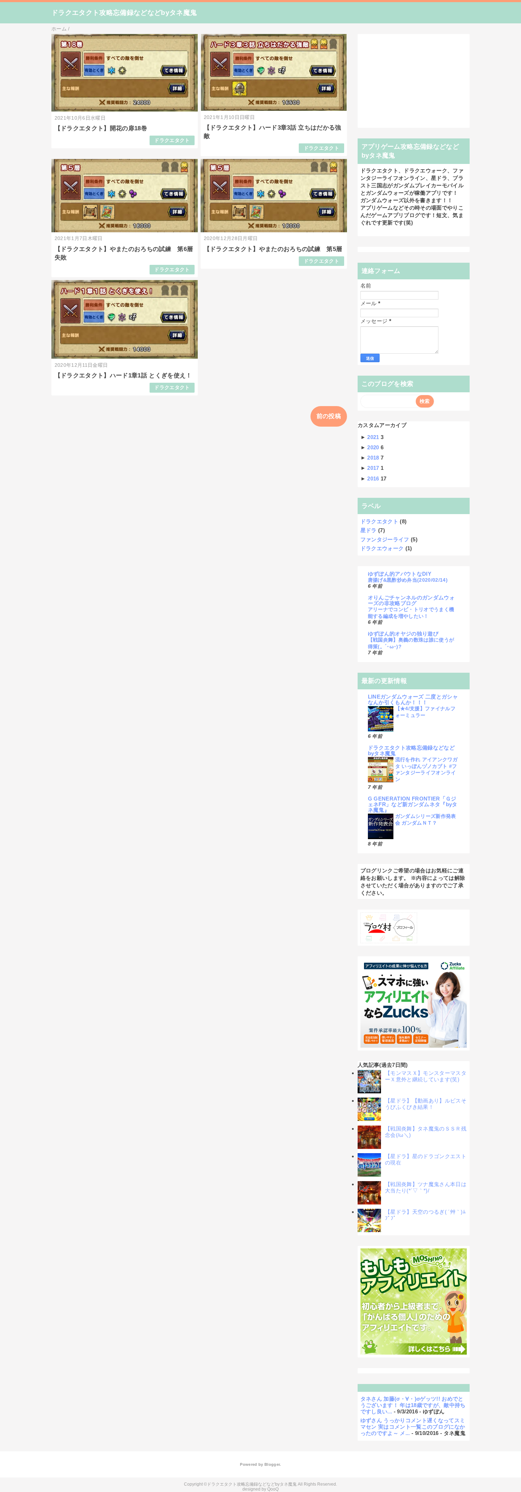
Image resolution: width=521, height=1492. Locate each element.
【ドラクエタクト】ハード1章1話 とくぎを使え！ (123, 375)
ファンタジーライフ (384, 539)
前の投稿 (328, 416)
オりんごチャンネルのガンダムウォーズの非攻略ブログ (411, 600)
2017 (374, 468)
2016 (374, 478)
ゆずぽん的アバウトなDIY (399, 574)
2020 (374, 447)
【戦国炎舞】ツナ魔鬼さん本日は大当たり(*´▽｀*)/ (425, 1187)
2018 (374, 458)
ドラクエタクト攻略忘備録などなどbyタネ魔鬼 (124, 12)
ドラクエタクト (172, 140)
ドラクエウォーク (382, 548)
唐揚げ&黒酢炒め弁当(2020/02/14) (408, 580)
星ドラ (368, 530)
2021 (374, 437)
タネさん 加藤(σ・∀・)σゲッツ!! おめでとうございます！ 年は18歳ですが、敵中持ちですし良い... (413, 1405)
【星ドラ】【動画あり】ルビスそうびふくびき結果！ (425, 1104)
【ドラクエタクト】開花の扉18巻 (101, 128)
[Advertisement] (413, 81)
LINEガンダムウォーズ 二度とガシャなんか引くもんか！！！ (413, 699)
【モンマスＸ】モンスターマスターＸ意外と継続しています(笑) (425, 1076)
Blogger (272, 1464)
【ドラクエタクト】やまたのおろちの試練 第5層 (273, 249)
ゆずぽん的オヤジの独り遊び (403, 634)
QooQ (273, 1489)
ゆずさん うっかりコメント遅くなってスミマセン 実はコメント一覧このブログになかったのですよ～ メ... (412, 1426)
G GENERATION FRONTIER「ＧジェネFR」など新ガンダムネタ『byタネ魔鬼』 (413, 804)
